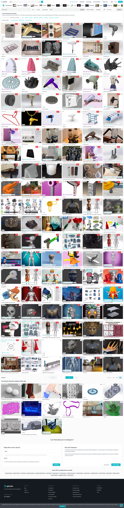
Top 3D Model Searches (77, 494)
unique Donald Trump (86, 416)
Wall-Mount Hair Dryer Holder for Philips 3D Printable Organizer (73, 109)
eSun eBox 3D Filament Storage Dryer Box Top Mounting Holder (52, 161)
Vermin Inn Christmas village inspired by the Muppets (10, 372)
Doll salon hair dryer (86, 109)
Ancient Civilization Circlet (67, 284)
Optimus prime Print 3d (66, 302)
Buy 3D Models (51, 485)
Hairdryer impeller (106, 73)
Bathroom (36, 17)
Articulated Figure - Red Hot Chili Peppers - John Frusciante (52, 337)
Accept (62, 506)
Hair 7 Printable (44, 56)
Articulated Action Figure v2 (67, 319)
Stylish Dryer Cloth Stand (87, 126)
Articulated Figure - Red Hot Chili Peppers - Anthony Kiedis (92, 214)
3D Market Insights (76, 490)
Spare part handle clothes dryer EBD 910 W (70, 91)
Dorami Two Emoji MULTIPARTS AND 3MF (49, 284)
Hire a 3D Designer (51, 492)
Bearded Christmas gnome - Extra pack (28, 355)
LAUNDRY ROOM (86, 56)
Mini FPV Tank (24, 232)
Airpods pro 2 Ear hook (5, 249)
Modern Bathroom (66, 249)
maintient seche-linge (86, 196)
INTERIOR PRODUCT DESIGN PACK (88, 284)
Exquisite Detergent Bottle (67, 73)
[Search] (42, 2)
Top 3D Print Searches (77, 496)
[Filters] (104, 9)
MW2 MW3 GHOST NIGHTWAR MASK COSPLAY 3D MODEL (10, 319)
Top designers (99, 487)
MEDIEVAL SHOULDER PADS (67, 214)
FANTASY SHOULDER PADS (108, 372)
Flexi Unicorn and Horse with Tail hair (110, 232)
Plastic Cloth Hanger (4, 126)
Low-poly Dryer (14, 20)
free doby (3, 434)
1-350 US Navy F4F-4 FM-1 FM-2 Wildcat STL (90, 267)
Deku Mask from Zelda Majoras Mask (89, 319)
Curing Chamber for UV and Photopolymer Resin (30, 416)
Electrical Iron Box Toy (86, 73)
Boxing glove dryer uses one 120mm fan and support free (113, 161)
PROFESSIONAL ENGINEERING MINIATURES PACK (112, 337)
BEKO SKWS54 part (4, 196)
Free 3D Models (51, 494)
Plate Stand (3, 56)
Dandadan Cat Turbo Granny (26, 249)
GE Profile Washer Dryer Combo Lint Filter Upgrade (30, 56)
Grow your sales (76, 488)
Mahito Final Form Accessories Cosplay (48, 232)
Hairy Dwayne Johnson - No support (109, 284)
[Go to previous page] (53, 377)
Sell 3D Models (75, 485)
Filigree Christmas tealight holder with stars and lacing (31, 196)
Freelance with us (76, 492)
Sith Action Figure (25, 302)
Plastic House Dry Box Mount (6, 161)
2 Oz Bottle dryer (106, 399)
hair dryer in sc (44, 91)
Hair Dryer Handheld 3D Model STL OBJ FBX (70, 56)
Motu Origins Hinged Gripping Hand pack (8, 302)
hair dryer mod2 (85, 144)
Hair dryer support (4, 179)
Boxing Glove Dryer (66, 399)
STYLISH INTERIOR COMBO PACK (88, 302)
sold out (43, 355)
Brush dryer (3, 416)
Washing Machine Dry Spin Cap (6, 91)
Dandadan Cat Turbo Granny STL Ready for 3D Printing (10, 337)
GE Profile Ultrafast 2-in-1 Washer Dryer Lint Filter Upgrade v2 (93, 38)
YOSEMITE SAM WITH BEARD (108, 302)
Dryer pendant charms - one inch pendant (29, 126)
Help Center (26, 492)
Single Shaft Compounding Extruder (48, 372)
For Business (50, 488)
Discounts (50, 498)
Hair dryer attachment (46, 179)
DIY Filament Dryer (25, 144)
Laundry (31, 17)
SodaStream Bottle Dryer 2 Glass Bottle (48, 144)
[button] (40, 2)
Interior (26, 17)
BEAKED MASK (3, 284)
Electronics (51, 17)
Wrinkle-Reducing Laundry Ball (6, 399)
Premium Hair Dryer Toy (87, 91)
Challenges (99, 490)
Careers (25, 490)
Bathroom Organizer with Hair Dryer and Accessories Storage (52, 73)
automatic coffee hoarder (46, 302)
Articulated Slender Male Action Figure (7, 355)
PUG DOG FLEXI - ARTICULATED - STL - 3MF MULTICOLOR (51, 267)
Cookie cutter (44, 214)
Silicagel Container (86, 179)
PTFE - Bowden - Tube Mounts (108, 319)
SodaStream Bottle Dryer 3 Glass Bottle (69, 144)
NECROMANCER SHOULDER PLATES (89, 355)
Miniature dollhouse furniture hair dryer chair (90, 161)
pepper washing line (25, 372)
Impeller (105, 416)
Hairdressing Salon (25, 337)
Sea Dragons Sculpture (107, 214)
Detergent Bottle (4, 73)
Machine (57, 17)
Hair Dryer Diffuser (45, 109)
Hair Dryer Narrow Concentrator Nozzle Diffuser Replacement (32, 161)
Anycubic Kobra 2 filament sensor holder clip (29, 434)
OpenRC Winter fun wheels (46, 434)
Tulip (63, 232)
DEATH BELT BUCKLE (4, 232)
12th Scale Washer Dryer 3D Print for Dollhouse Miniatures (51, 38)
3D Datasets (50, 490)
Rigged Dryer (21, 20)
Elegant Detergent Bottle (26, 73)
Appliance (46, 17)
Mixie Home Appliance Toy (108, 91)
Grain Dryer (105, 179)
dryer (2, 38)
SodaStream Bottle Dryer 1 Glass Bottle (110, 144)
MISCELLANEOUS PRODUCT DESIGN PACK (29, 214)
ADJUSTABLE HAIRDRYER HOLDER (48, 249)
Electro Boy (85, 372)
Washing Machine (106, 56)
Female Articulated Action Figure (109, 267)
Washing (41, 17)
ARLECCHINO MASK (86, 337)
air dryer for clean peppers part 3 (109, 126)
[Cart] (112, 2)
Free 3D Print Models (52, 496)
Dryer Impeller (85, 399)
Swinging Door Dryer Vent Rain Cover (28, 179)
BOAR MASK (65, 355)
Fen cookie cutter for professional (68, 416)
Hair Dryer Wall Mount (45, 399)
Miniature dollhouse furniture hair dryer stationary (9, 144)
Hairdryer (64, 196)
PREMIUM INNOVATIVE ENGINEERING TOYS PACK (91, 232)
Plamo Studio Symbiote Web (88, 249)
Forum (98, 492)
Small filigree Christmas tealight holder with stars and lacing (31, 319)
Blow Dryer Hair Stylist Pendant (27, 38)
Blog (25, 488)
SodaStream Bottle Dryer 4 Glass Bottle (69, 161)
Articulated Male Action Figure (68, 372)
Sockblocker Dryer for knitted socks (28, 399)
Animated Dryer (28, 20)
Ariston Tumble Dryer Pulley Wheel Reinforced (9, 109)
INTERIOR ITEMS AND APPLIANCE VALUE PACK (8, 214)
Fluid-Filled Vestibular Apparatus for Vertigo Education (51, 416)
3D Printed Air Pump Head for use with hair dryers (112, 196)
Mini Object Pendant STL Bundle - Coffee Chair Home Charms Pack (73, 337)
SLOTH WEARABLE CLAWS (108, 355)
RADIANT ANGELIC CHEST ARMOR (47, 319)
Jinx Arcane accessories (5, 267)
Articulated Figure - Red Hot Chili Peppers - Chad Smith (112, 249)
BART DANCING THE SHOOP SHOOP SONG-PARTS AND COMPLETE (73, 267)
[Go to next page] (69, 377)
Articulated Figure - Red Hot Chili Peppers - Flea (29, 284)
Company (26, 485)
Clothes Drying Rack (66, 38)
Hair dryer (44, 126)
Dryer (23, 17)
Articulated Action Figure (26, 267)
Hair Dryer (105, 38)
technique (44, 196)
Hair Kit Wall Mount (107, 109)
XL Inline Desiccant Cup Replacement (69, 179)
